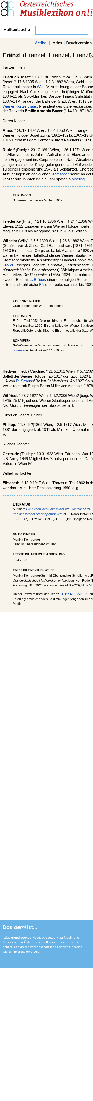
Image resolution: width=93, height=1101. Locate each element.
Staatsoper (60, 174)
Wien (41, 87)
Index (56, 42)
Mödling (78, 179)
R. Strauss (25, 381)
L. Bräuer (37, 280)
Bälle (43, 285)
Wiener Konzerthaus (20, 106)
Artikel (41, 42)
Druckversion (79, 42)
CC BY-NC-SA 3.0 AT (74, 594)
